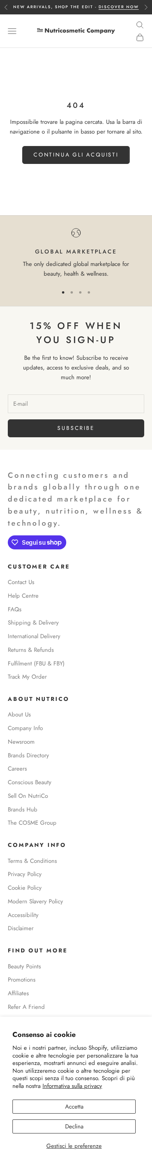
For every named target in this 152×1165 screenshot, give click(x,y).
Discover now (119, 7)
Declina (74, 1126)
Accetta (74, 1106)
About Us (19, 714)
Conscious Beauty (29, 782)
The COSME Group (32, 822)
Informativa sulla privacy (72, 1086)
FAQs (14, 609)
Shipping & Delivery (33, 622)
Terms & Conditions (32, 861)
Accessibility (23, 915)
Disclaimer (21, 928)
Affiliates (18, 993)
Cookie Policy (25, 887)
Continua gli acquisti (76, 154)
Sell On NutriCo (28, 796)
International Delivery (34, 636)
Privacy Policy (25, 874)
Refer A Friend (26, 1007)
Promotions (21, 979)
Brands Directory (28, 755)
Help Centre (23, 595)
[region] (76, 253)
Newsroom (21, 741)
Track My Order (27, 676)
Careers (17, 768)
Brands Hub (22, 809)
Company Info (25, 728)
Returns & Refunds (31, 650)
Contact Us (21, 582)
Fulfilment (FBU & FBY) (36, 663)
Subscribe (75, 428)
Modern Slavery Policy (35, 901)
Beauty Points (24, 966)
